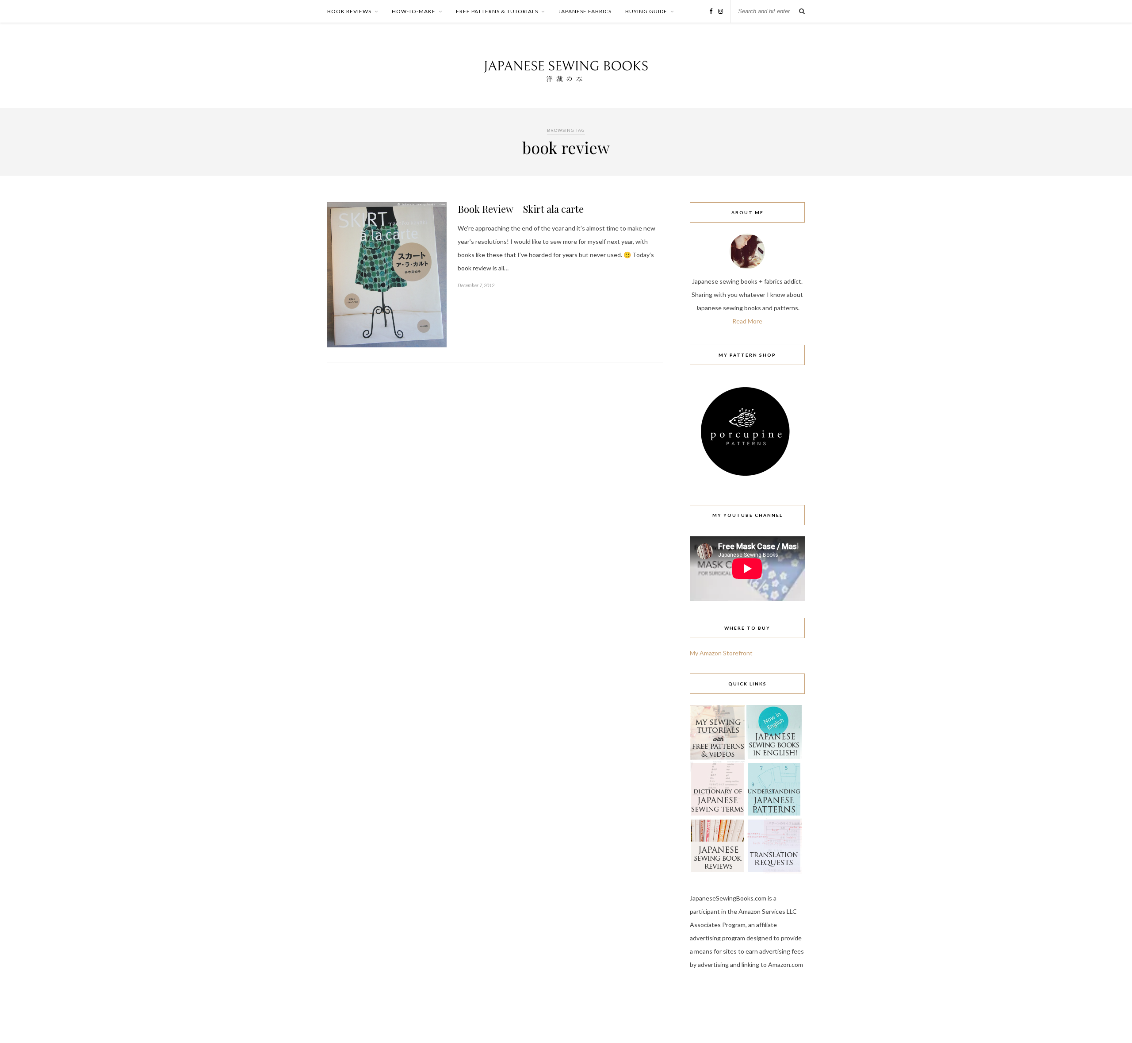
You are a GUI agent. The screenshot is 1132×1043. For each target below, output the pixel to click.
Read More (747, 321)
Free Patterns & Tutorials (497, 11)
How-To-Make (414, 11)
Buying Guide (646, 11)
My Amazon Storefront (721, 653)
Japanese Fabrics (585, 11)
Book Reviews (349, 11)
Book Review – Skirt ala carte (521, 209)
